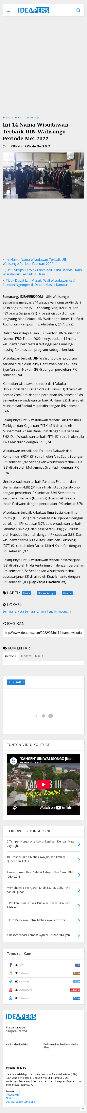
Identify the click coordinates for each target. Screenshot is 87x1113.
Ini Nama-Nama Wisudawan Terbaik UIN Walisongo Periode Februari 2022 (35, 261)
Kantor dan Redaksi (17, 1044)
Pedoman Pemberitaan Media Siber (61, 1046)
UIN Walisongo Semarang (20, 1101)
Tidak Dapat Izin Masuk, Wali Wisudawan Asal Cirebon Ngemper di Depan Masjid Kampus (39, 282)
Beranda (6, 117)
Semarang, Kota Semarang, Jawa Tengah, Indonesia (37, 611)
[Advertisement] (43, 65)
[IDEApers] (33, 11)
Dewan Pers (12, 1095)
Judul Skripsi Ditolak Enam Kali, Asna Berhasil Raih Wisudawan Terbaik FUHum (42, 272)
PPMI (8, 1098)
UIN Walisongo (32, 117)
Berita (18, 117)
